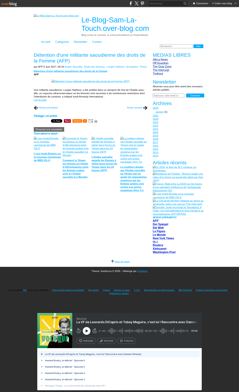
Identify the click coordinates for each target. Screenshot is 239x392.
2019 (155, 135)
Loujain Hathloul (115, 66)
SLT (25, 290)
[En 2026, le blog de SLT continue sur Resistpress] (178, 169)
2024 (155, 119)
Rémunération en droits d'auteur (159, 290)
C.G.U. (137, 290)
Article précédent (48, 107)
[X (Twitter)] (136, 3)
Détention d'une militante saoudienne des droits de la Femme (70, 71)
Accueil (45, 41)
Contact (97, 41)
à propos (128, 341)
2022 (155, 125)
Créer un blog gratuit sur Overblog (68, 290)
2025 (155, 115)
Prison (143, 66)
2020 (155, 132)
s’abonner (88, 341)
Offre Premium (185, 290)
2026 (155, 108)
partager (108, 341)
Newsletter (80, 41)
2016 (155, 145)
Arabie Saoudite (73, 66)
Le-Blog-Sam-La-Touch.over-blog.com (115, 24)
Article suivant (134, 107)
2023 (155, 122)
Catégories (62, 41)
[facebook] (131, 3)
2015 (155, 149)
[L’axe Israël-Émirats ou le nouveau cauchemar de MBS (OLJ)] (178, 195)
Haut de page (122, 261)
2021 (155, 129)
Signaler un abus (122, 290)
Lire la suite (40, 99)
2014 (155, 152)
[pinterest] (142, 3)
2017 (155, 142)
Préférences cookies (119, 293)
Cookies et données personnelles (212, 290)
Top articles (93, 290)
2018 (155, 139)
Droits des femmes (94, 66)
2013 (155, 155)
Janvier (160, 111)
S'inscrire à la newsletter (49, 129)
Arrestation (132, 66)
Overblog (142, 271)
